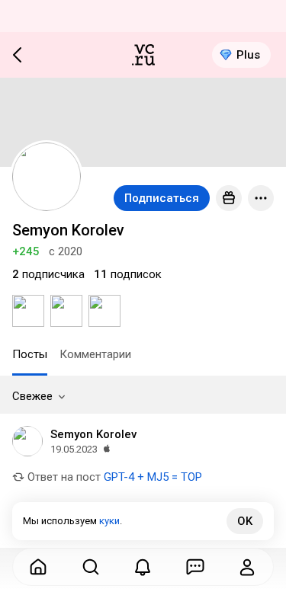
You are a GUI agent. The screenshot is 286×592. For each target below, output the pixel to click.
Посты (29, 354)
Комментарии (95, 354)
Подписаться (161, 198)
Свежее (32, 396)
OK (244, 521)
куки (109, 520)
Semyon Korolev (93, 434)
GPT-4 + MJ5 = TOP (153, 477)
